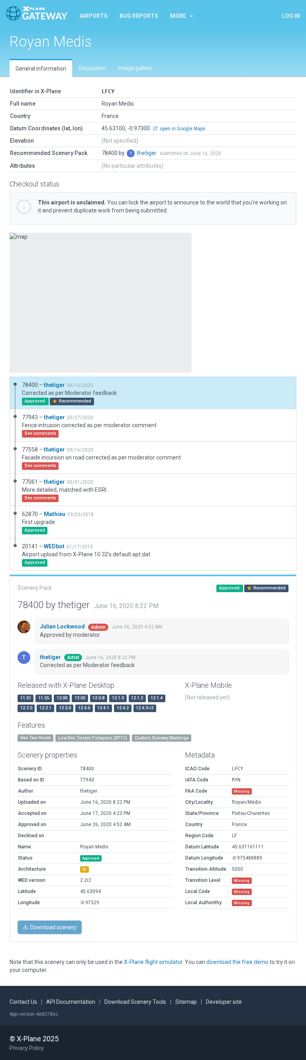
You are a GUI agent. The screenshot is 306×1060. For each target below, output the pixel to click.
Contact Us (23, 1002)
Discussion (92, 68)
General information (41, 68)
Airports (94, 16)
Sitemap (186, 1002)
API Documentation (70, 1002)
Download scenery (52, 927)
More (178, 16)
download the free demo (237, 962)
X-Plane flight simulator (153, 962)
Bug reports (139, 16)
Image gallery (135, 68)
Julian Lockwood (63, 626)
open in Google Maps (182, 129)
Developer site (224, 1002)
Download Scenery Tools (135, 1002)
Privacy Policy (27, 1048)
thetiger (147, 153)
